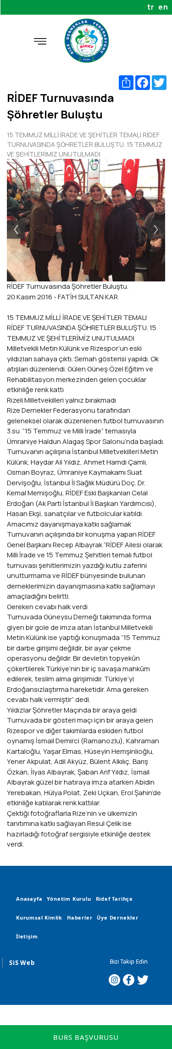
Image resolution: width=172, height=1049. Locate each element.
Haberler (79, 917)
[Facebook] (128, 980)
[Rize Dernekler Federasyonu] (86, 40)
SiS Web (22, 963)
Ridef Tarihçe (114, 898)
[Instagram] (114, 980)
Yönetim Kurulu (69, 898)
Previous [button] (11, 220)
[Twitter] (143, 980)
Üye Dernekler (117, 917)
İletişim (27, 936)
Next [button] (160, 220)
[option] (86, 220)
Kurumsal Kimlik (39, 917)
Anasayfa (29, 898)
